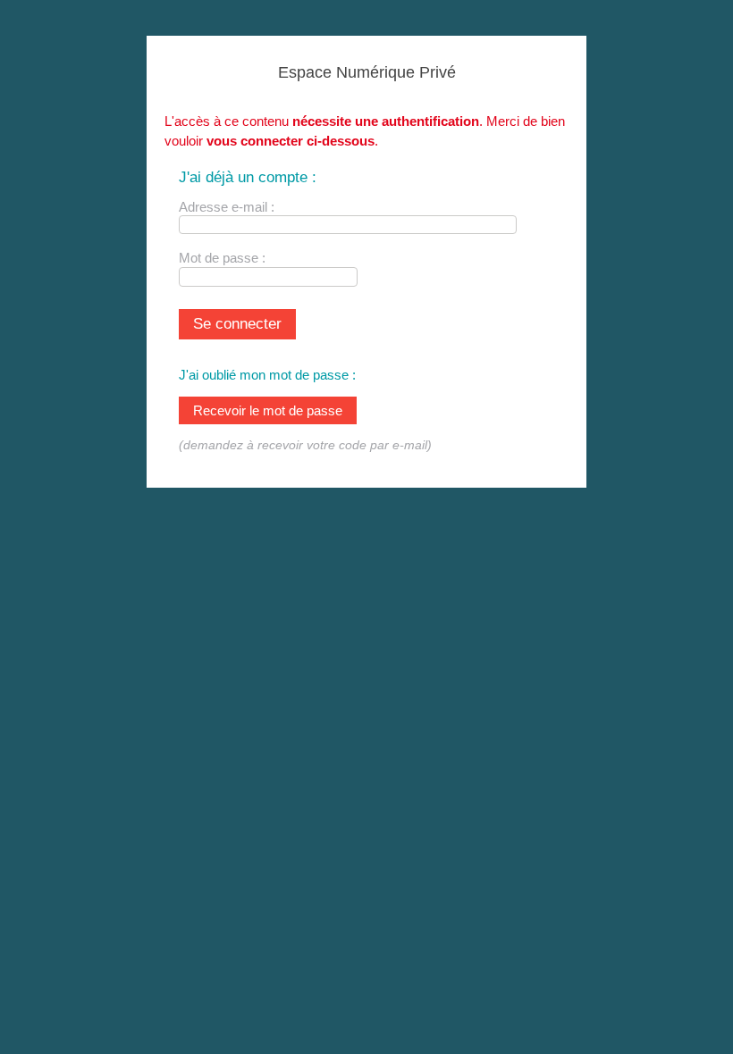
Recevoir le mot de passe (267, 410)
